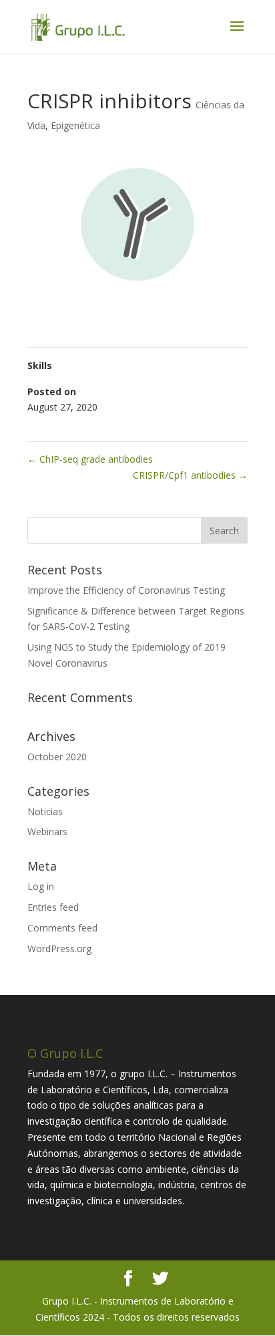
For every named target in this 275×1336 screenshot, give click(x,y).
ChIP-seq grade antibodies (90, 459)
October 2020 (57, 756)
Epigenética (75, 125)
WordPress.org (59, 948)
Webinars (47, 831)
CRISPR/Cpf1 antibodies (190, 475)
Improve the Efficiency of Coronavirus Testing (126, 590)
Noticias (45, 811)
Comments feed (62, 927)
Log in (40, 886)
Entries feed (53, 907)
